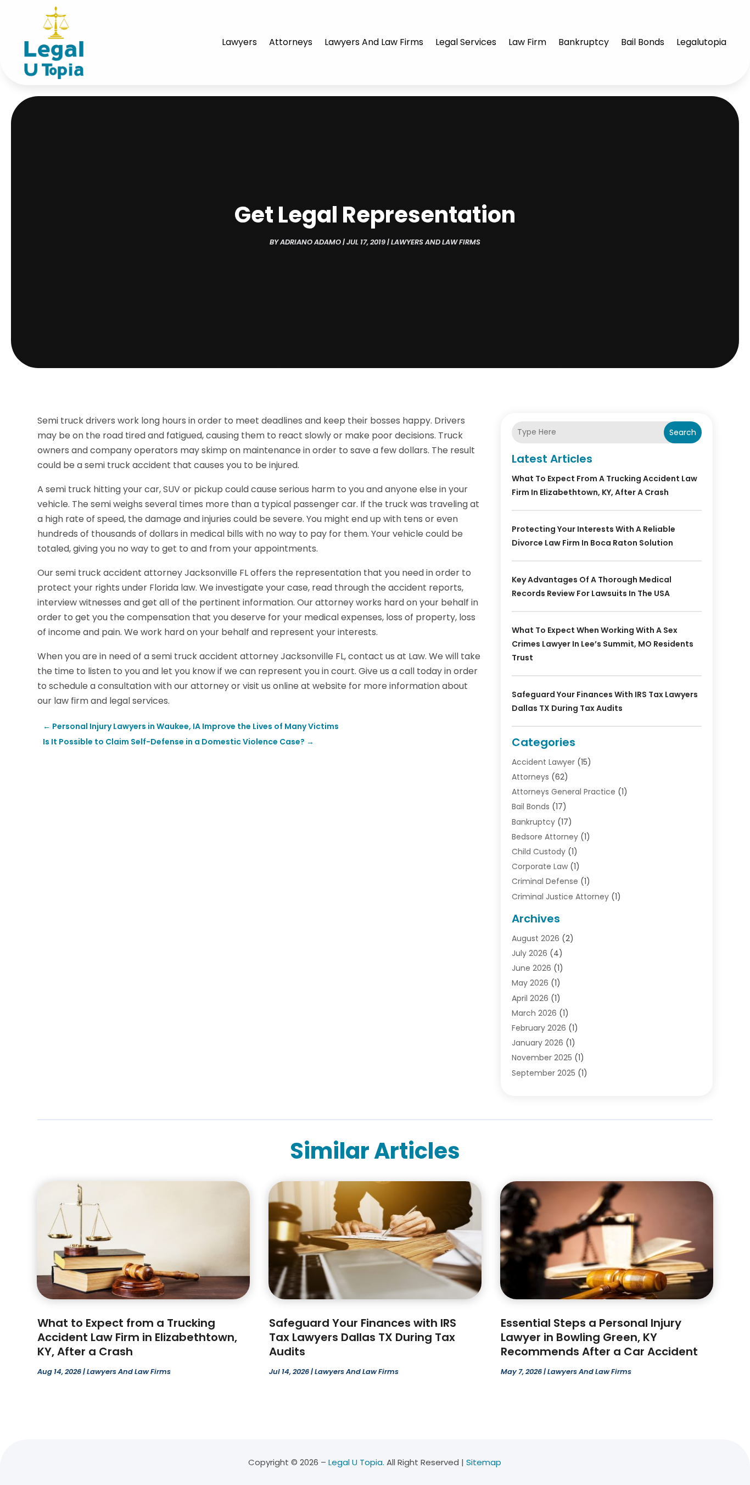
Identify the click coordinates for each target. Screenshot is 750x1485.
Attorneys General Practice (563, 791)
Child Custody (539, 851)
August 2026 (535, 938)
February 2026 (539, 1027)
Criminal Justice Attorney (560, 896)
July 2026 (529, 953)
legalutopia (701, 42)
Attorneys (290, 42)
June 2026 (531, 968)
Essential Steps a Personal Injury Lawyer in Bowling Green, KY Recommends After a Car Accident (599, 1337)
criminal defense (545, 881)
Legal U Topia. (356, 1462)
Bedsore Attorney (545, 836)
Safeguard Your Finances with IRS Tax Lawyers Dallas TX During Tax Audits (362, 1337)
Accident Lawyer (543, 762)
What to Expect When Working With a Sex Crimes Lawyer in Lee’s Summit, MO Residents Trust (602, 644)
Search (682, 432)
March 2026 (534, 1013)
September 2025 (543, 1072)
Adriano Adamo (310, 242)
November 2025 (542, 1057)
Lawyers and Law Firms (373, 42)
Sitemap (483, 1462)
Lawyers (239, 42)
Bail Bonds (642, 42)
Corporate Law (540, 866)
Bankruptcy (583, 42)
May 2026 (530, 982)
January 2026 (537, 1042)
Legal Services (465, 42)
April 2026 (530, 998)
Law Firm (527, 42)
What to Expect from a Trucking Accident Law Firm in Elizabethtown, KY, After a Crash (137, 1337)
